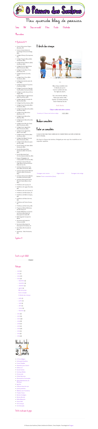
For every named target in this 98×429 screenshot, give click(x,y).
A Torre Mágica (21, 359)
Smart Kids (20, 401)
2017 (18, 326)
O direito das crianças (24, 295)
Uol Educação (20, 406)
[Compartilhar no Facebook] (66, 113)
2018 (18, 323)
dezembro (22, 280)
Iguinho (19, 384)
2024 (18, 276)
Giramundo (20, 374)
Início (17, 27)
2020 (18, 318)
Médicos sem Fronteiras (23, 390)
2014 (18, 333)
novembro (22, 283)
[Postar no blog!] (64, 113)
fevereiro (21, 310)
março (20, 308)
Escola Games (20, 370)
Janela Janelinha (21, 388)
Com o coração (22, 292)
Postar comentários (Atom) (48, 176)
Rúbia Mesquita (21, 399)
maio (20, 303)
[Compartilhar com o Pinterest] (67, 113)
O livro (47, 27)
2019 (18, 321)
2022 (18, 313)
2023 (18, 278)
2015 (18, 331)
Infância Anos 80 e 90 (23, 386)
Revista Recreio (21, 397)
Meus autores (20, 34)
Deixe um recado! (35, 27)
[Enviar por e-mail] (62, 113)
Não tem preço (22, 290)
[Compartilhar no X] (65, 113)
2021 (18, 316)
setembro (21, 285)
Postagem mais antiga (77, 173)
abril (20, 305)
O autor (56, 27)
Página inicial (60, 173)
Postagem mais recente (43, 173)
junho (20, 301)
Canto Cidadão (21, 363)
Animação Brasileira (22, 361)
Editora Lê (19, 367)
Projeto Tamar (21, 393)
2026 (18, 271)
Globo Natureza (21, 376)
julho (20, 298)
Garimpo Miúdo (21, 372)
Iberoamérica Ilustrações (23, 378)
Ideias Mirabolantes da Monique (23, 381)
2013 (18, 336)
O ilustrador (66, 27)
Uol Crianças (20, 403)
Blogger (71, 425)
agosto (21, 288)
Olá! (25, 27)
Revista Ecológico (21, 395)
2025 (18, 273)
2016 (18, 328)
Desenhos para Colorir (23, 365)
